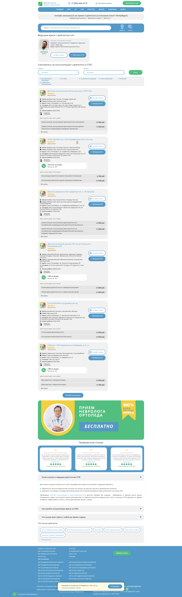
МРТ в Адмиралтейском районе (50, 562)
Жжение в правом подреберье (53, 535)
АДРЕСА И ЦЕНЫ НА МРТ (47, 548)
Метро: (86, 68)
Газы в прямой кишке (113, 530)
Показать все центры (73, 395)
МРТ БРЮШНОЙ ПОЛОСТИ (47, 554)
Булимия (98, 530)
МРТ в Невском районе (78, 573)
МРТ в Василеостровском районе (82, 562)
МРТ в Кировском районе (48, 568)
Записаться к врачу (94, 18)
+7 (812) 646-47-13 (79, 3)
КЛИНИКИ (112, 9)
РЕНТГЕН (91, 9)
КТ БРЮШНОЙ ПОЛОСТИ (78, 551)
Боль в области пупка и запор (52, 530)
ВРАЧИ (101, 9)
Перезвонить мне (132, 3)
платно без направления (46, 83)
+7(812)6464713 (97, 104)
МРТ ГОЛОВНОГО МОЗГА (46, 551)
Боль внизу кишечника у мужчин (79, 530)
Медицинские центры (78, 18)
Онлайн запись (58, 55)
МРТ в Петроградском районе (50, 576)
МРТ (69, 9)
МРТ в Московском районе (49, 573)
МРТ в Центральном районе (49, 581)
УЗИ (82, 9)
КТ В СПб (72, 548)
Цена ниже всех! (107, 78)
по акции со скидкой (88, 78)
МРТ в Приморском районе (49, 579)
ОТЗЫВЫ (72, 556)
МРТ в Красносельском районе (50, 570)
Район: (40, 68)
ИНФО (123, 9)
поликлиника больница (46, 79)
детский (123, 78)
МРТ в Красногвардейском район (82, 568)
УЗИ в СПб (72, 554)
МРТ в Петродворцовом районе (82, 576)
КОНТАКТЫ (42, 556)
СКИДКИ (60, 9)
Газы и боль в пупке (132, 530)
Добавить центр (122, 553)
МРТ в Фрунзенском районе (80, 579)
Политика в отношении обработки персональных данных (57, 586)
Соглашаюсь (115, 586)
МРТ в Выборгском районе (48, 565)
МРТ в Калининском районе (80, 565)
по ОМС (64, 78)
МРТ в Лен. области (76, 570)
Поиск (135, 72)
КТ (76, 9)
